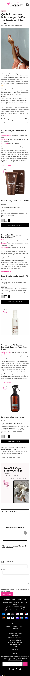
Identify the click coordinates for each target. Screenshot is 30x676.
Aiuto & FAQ (15, 647)
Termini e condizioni (15, 640)
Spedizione (15, 635)
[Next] (25, 533)
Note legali (15, 649)
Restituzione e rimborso (15, 642)
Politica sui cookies (15, 644)
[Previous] (4, 533)
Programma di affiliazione (15, 633)
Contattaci (15, 628)
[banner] (15, 4)
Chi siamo (15, 624)
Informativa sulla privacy (15, 638)
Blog (15, 631)
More (2, 216)
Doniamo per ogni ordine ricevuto (15, 626)
